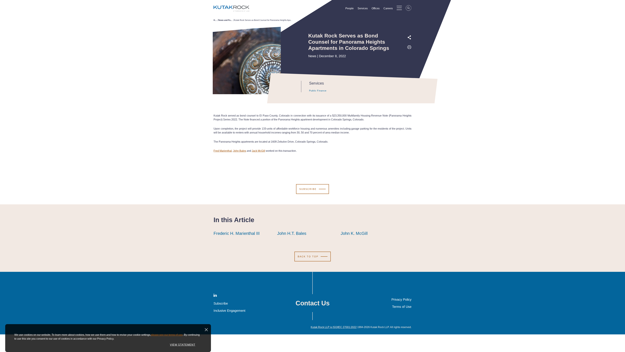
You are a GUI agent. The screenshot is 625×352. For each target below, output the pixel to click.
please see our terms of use (167, 334)
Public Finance (317, 90)
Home (216, 20)
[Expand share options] (409, 37)
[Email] (409, 70)
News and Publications (226, 20)
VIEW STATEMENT (182, 344)
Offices (376, 8)
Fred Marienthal (223, 150)
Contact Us (313, 303)
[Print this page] (409, 48)
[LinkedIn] (409, 62)
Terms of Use (401, 306)
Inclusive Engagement (229, 310)
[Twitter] (409, 55)
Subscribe (221, 303)
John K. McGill (354, 233)
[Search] (409, 8)
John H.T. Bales (291, 233)
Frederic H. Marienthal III (237, 233)
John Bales (239, 150)
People (349, 8)
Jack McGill (258, 150)
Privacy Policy (401, 299)
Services (363, 8)
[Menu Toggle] (399, 7)
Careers (388, 8)
